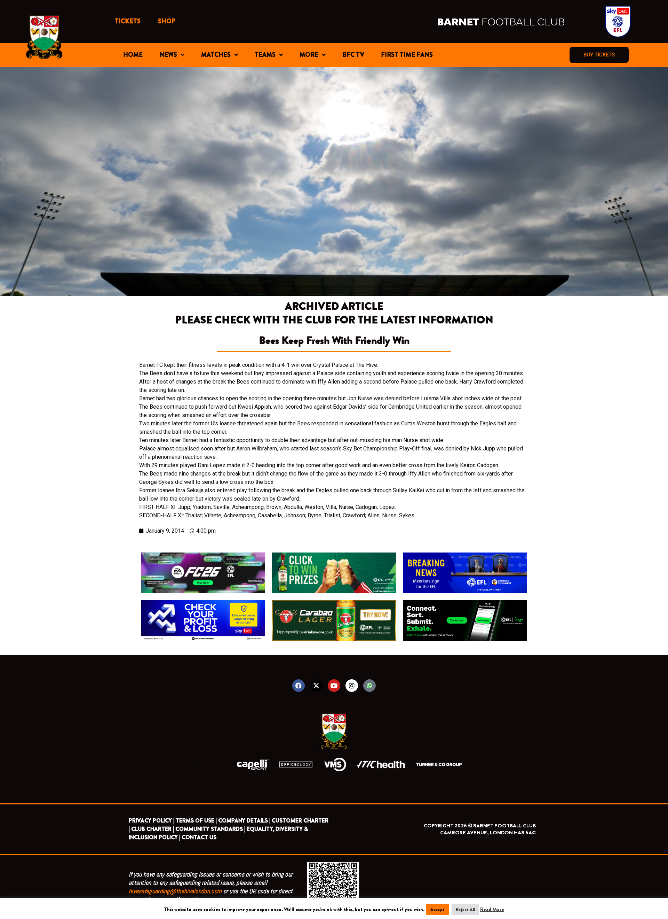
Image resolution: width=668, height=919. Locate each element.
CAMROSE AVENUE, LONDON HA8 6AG (488, 832)
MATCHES (216, 54)
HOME (133, 54)
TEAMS (265, 54)
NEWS (168, 54)
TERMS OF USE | (196, 821)
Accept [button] (437, 909)
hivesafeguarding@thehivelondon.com (175, 891)
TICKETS (128, 21)
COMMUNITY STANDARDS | (210, 829)
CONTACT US (199, 837)
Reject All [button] (465, 909)
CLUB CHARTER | (152, 829)
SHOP (166, 21)
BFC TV (353, 54)
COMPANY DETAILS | (244, 821)
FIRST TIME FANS (407, 54)
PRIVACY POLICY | (151, 821)
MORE (309, 54)
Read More (492, 909)
